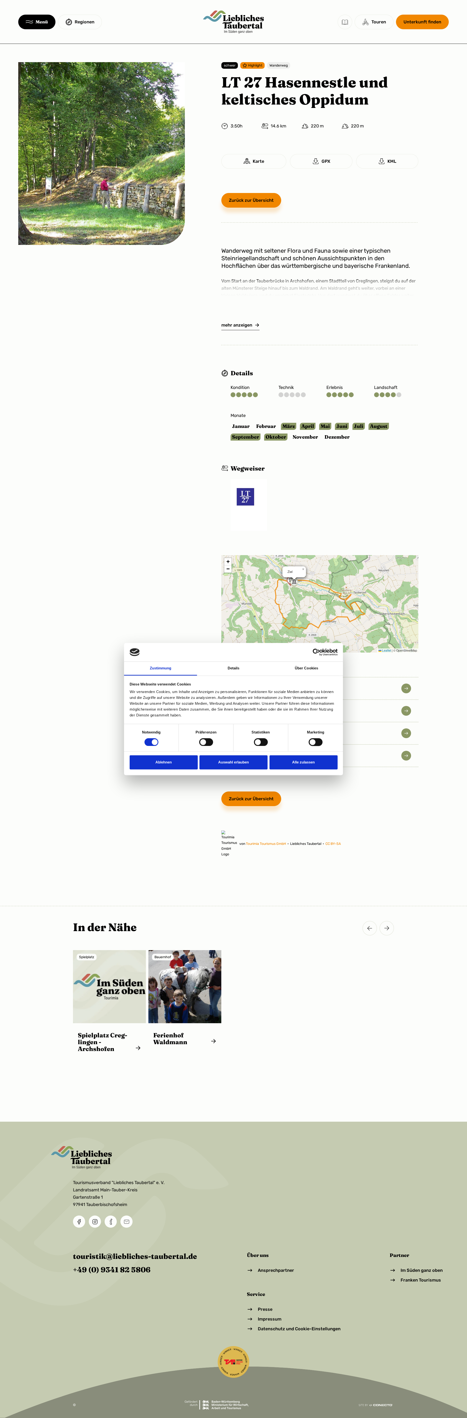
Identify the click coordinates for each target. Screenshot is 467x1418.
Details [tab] (234, 668)
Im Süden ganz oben (422, 1270)
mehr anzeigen (236, 325)
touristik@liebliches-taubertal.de (135, 1256)
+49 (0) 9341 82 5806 (112, 1269)
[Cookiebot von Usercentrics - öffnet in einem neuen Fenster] (316, 652)
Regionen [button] (84, 22)
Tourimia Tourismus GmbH (266, 844)
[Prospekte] (345, 22)
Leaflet (386, 650)
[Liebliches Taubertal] (233, 22)
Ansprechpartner (276, 1270)
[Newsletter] (126, 1221)
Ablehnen (163, 762)
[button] (36, 22)
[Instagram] (95, 1221)
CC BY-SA (333, 844)
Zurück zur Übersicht (251, 200)
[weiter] (386, 928)
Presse (265, 1309)
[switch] (206, 742)
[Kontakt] (111, 1221)
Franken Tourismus (421, 1280)
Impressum (269, 1319)
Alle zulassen (303, 762)
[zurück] (369, 928)
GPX (326, 161)
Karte (258, 161)
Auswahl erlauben (233, 762)
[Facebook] (79, 1221)
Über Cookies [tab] (306, 668)
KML (391, 161)
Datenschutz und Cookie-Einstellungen (299, 1328)
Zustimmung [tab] (160, 668)
